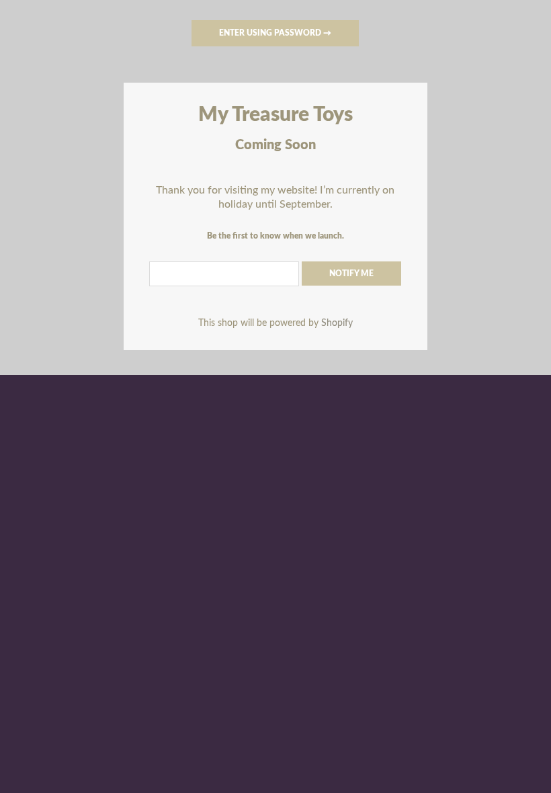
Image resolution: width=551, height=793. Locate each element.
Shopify (337, 323)
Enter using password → (275, 33)
